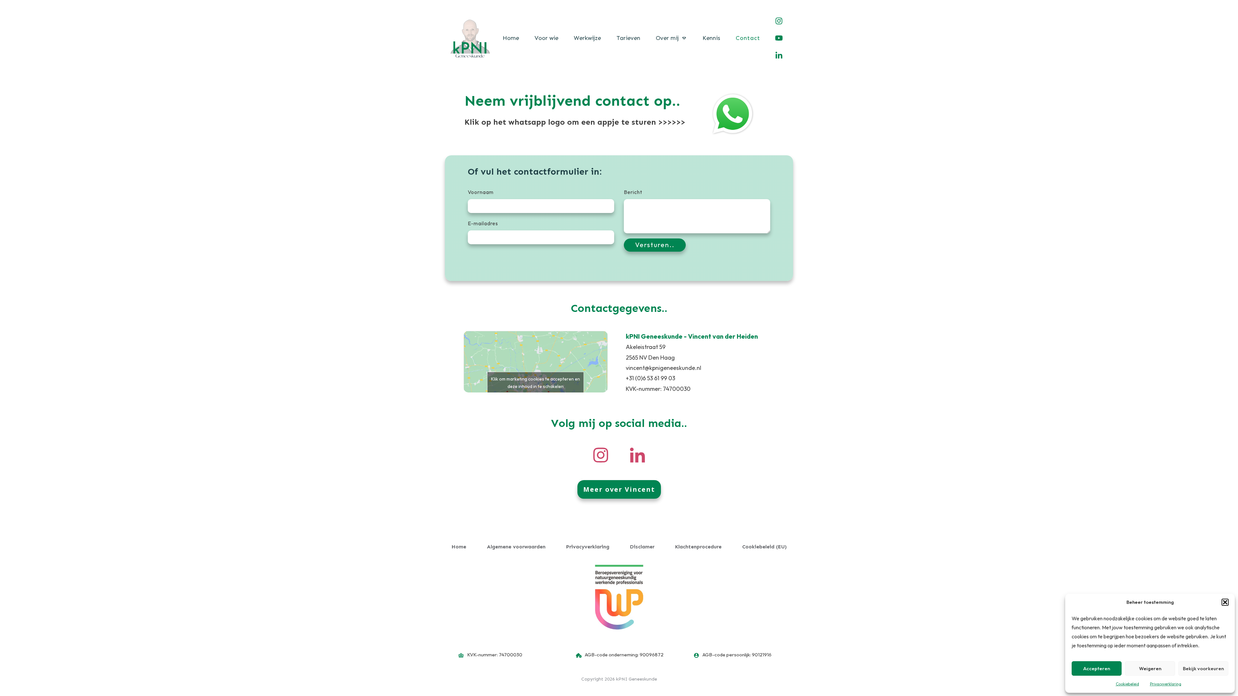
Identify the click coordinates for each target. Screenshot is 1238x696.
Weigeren (1150, 668)
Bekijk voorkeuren (1203, 668)
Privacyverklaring (1165, 684)
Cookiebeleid (1127, 684)
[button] (1225, 602)
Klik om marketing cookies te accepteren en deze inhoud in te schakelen (535, 382)
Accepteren (1096, 668)
